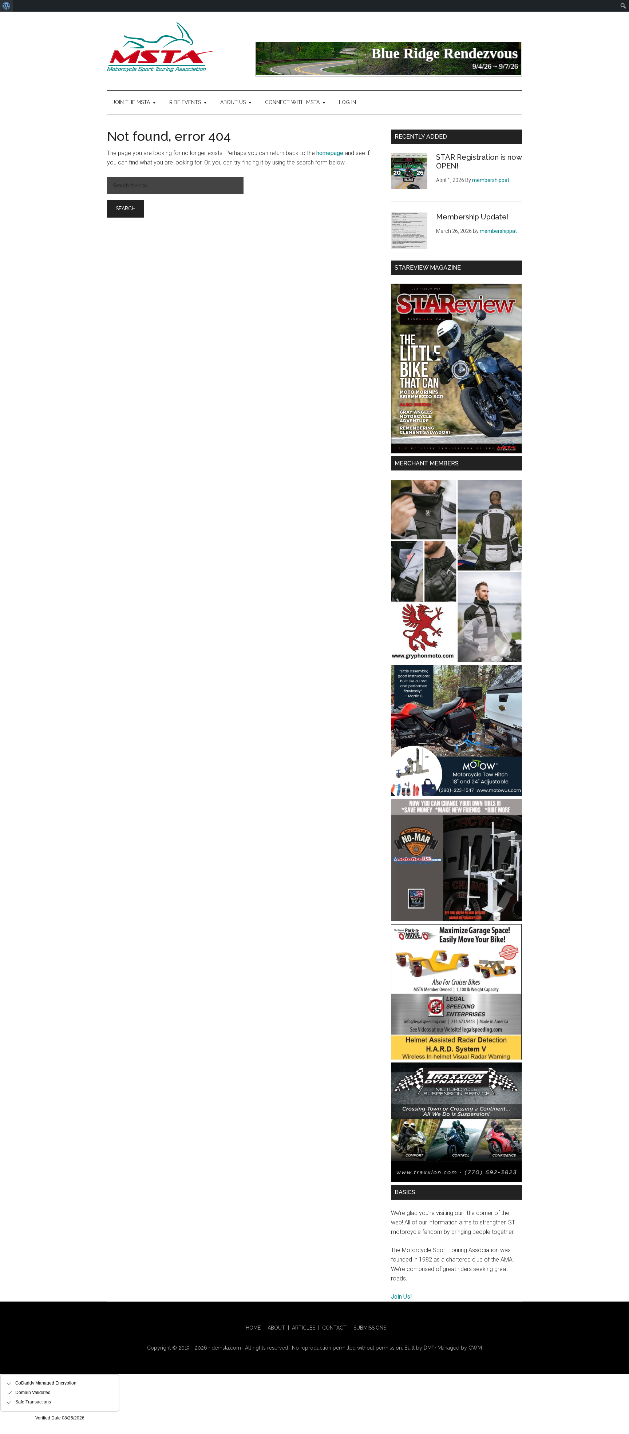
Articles (303, 1328)
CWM (475, 1348)
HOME (253, 1328)
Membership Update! (472, 216)
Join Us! (401, 1296)
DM (429, 1348)
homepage (329, 153)
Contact (334, 1328)
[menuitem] (6, 6)
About (276, 1328)
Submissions (369, 1328)
